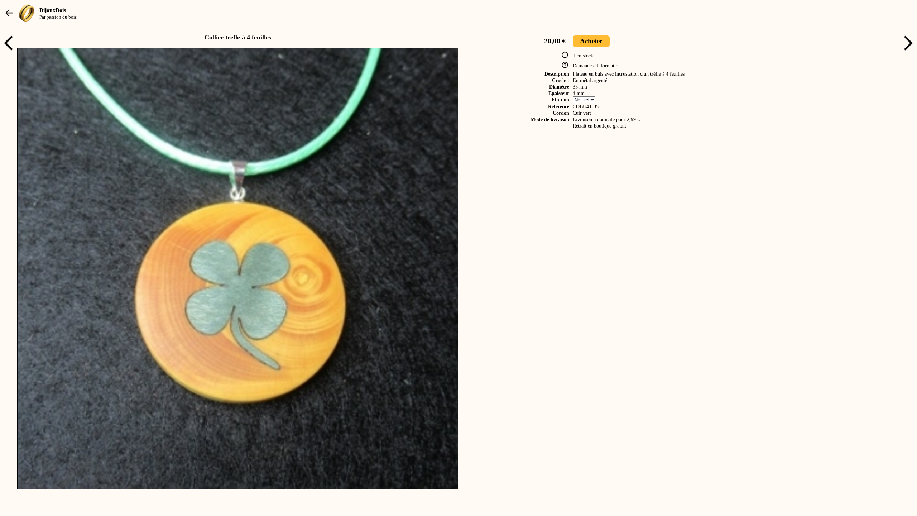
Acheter (591, 41)
